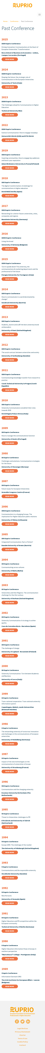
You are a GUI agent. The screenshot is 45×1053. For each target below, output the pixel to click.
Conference (14, 21)
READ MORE (9, 59)
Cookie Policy (22, 1042)
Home (5, 21)
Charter (22, 1035)
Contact (22, 1045)
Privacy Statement (22, 1032)
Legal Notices (22, 1028)
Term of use (22, 1038)
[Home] (22, 5)
